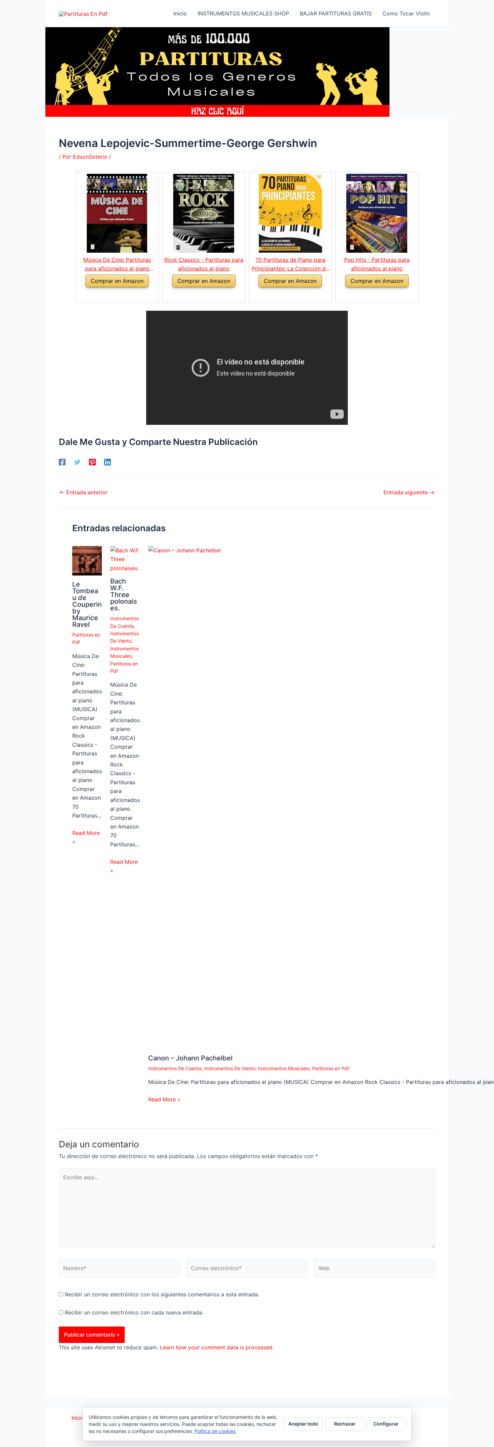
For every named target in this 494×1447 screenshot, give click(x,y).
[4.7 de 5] (369, 295)
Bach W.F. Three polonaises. (123, 594)
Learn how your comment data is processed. (217, 1347)
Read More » (86, 837)
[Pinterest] (92, 462)
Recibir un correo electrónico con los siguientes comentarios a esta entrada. (162, 1294)
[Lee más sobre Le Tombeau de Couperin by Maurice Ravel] (87, 560)
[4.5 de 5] (109, 295)
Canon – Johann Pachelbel (190, 1058)
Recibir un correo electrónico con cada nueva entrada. (134, 1312)
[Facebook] (62, 462)
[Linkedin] (107, 462)
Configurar (386, 1424)
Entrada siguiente (409, 492)
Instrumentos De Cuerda (175, 1068)
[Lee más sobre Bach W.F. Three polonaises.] (125, 558)
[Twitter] (77, 462)
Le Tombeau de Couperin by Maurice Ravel (87, 604)
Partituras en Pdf (330, 1068)
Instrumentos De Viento (229, 1068)
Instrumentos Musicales (284, 1068)
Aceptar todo (303, 1424)
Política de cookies (215, 1431)
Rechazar (345, 1424)
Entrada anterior (83, 492)
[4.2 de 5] (282, 295)
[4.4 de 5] (196, 295)
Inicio (79, 1417)
